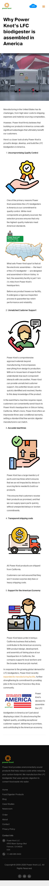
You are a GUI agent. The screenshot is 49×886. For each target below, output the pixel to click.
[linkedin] (29, 876)
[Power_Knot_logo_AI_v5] (6, 4)
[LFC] (33, 4)
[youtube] (24, 876)
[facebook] (20, 876)
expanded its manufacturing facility (19, 677)
